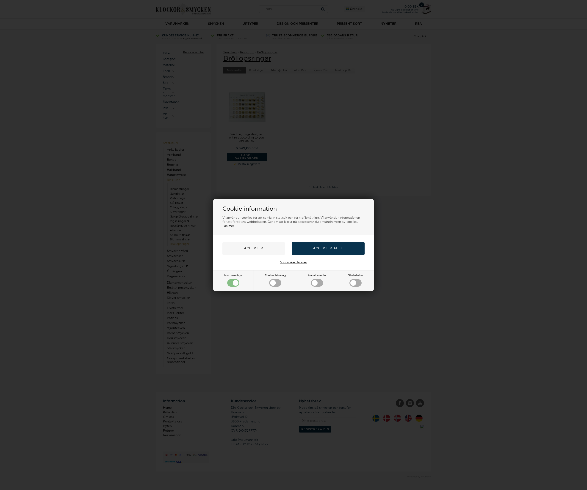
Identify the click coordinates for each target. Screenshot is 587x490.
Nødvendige (233, 275)
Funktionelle (317, 275)
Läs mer (228, 226)
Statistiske (355, 275)
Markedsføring (275, 275)
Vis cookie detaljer (293, 262)
